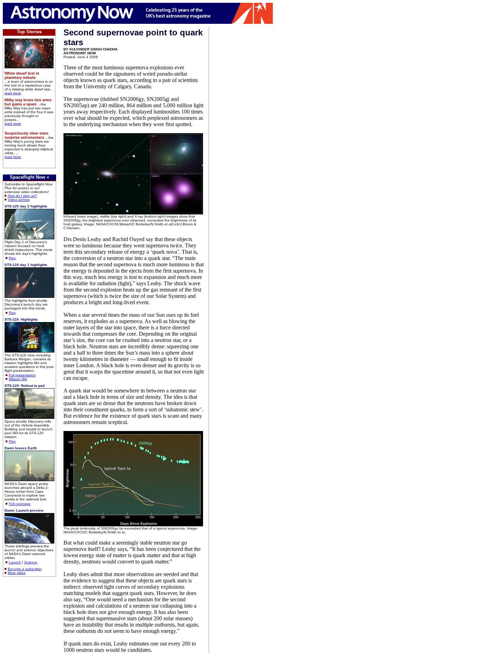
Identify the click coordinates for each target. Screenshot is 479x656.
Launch (15, 562)
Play (12, 258)
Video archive (19, 199)
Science (30, 562)
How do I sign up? (22, 196)
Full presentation (22, 375)
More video (17, 573)
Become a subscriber (25, 569)
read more (13, 93)
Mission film (18, 379)
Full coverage (20, 504)
